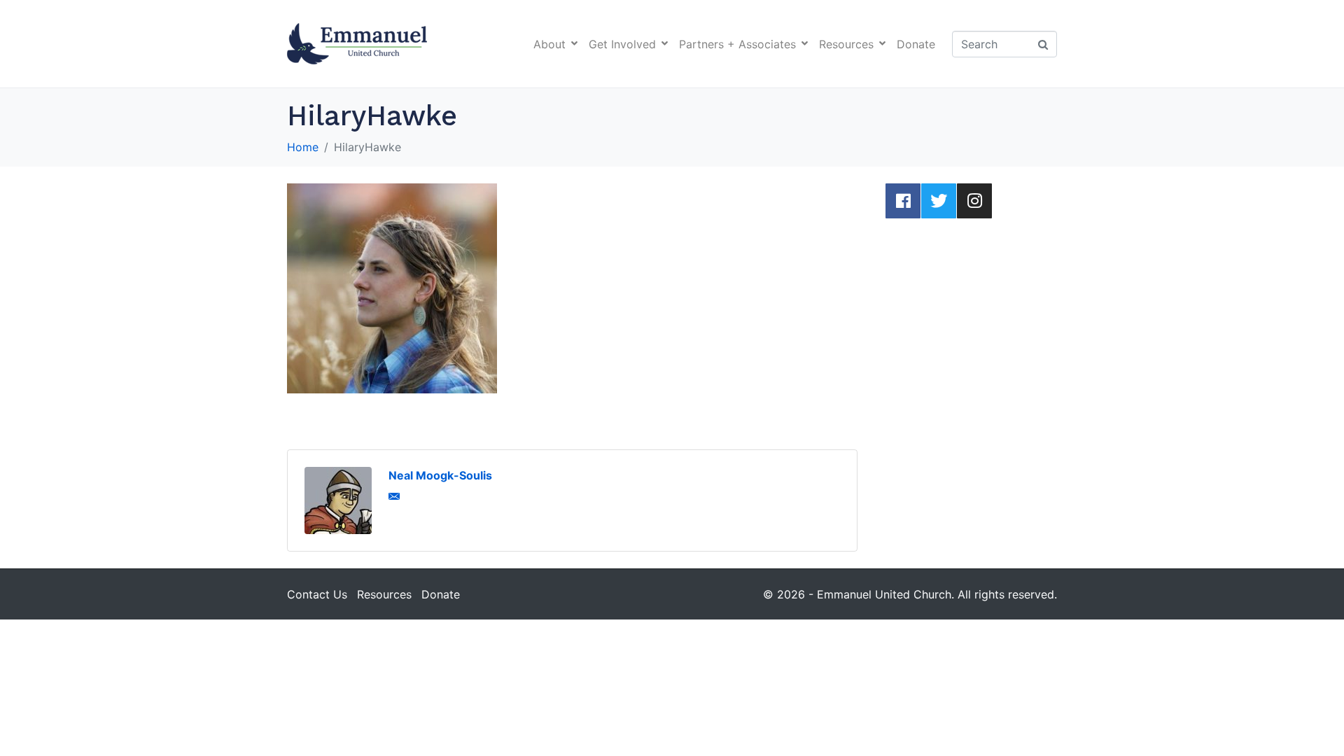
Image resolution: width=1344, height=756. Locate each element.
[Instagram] (974, 200)
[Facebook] (903, 200)
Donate (916, 44)
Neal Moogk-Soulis (440, 475)
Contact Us (317, 594)
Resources (846, 44)
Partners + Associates (737, 44)
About (549, 44)
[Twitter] (938, 200)
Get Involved (622, 44)
